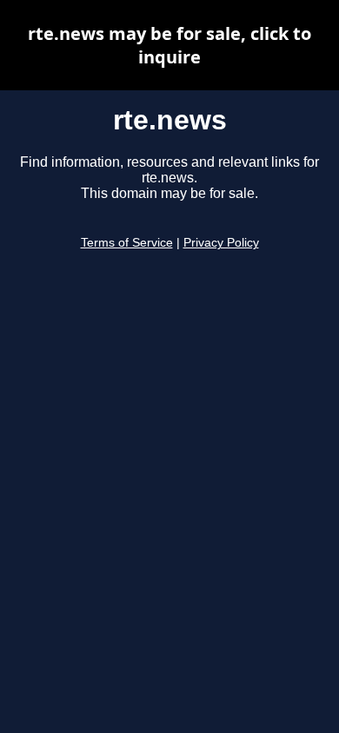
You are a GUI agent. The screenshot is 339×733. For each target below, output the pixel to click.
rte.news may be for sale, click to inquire (169, 45)
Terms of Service (127, 242)
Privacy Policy (221, 242)
